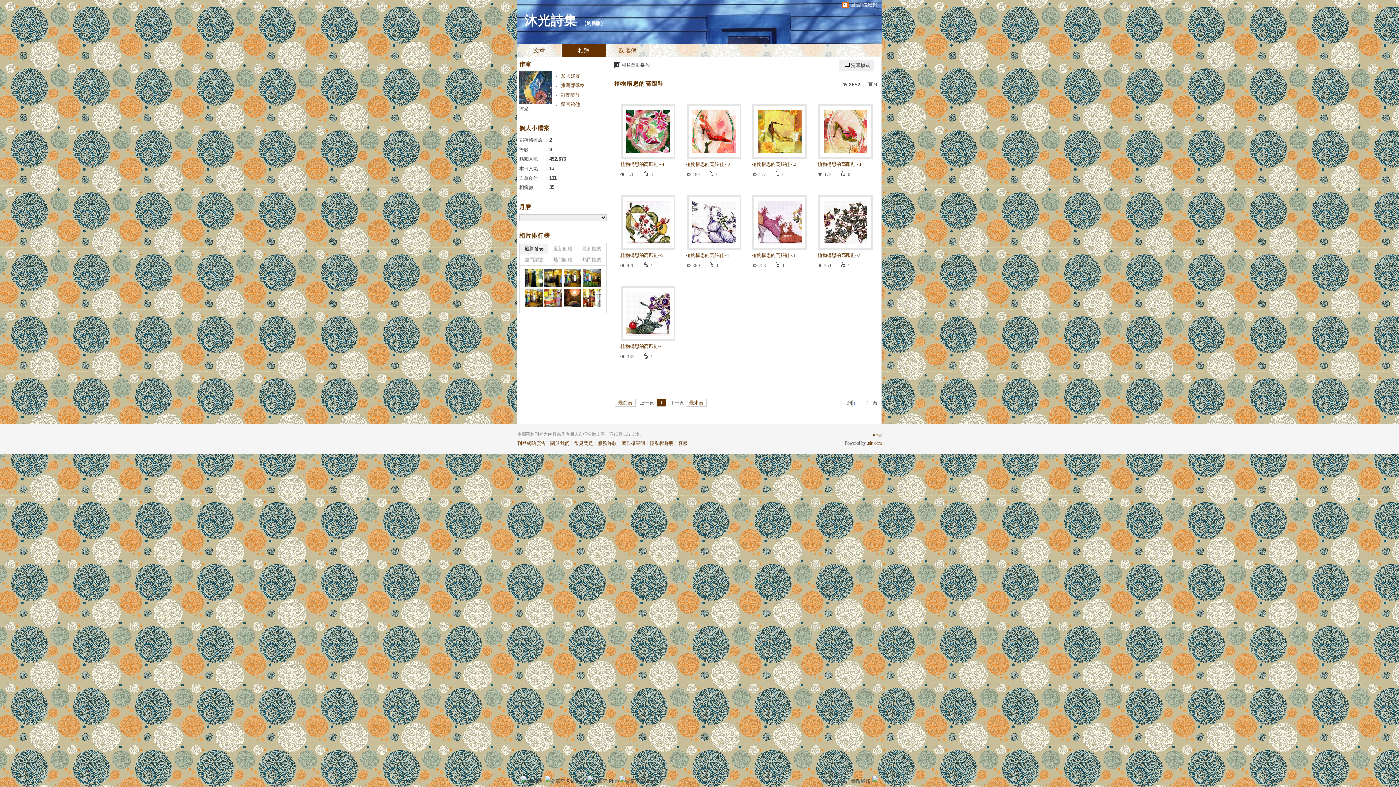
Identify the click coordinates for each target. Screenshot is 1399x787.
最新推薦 (591, 248)
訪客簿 (628, 50)
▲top (877, 434)
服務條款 (607, 443)
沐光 (524, 108)
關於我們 (559, 443)
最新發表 (534, 248)
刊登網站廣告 (531, 443)
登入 (829, 781)
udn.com (874, 443)
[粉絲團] (524, 779)
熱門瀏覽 (534, 259)
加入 (842, 781)
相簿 (583, 50)
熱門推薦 (591, 259)
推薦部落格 (573, 85)
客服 (683, 443)
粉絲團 (536, 781)
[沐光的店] (534, 278)
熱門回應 (562, 259)
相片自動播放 (636, 65)
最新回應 (562, 248)
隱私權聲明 (662, 443)
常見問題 (583, 443)
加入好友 (570, 76)
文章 (539, 50)
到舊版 (594, 23)
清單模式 (860, 65)
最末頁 (696, 403)
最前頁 (625, 403)
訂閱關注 (570, 95)
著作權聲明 (633, 443)
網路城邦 (860, 781)
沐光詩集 (551, 20)
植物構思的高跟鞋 (639, 84)
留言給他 (570, 104)
